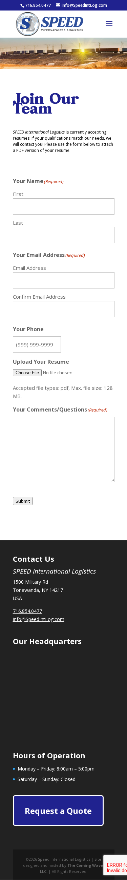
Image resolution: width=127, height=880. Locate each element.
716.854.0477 (27, 611)
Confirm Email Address (39, 296)
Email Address (29, 267)
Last (18, 222)
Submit (23, 501)
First (18, 194)
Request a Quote (58, 810)
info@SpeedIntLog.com (38, 619)
